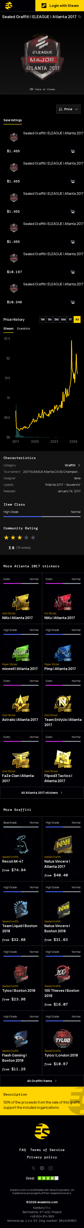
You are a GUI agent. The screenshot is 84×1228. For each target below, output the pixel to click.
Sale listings (12, 120)
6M (63, 319)
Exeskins (23, 328)
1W (42, 319)
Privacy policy (42, 1157)
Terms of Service (47, 1150)
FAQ (22, 1150)
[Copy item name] (79, 16)
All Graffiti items (39, 1081)
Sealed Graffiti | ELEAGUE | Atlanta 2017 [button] (39, 16)
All (77, 319)
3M (56, 319)
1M (49, 319)
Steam (8, 328)
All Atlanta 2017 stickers (39, 793)
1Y (70, 319)
